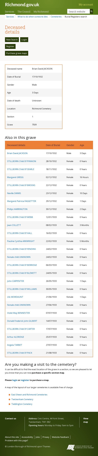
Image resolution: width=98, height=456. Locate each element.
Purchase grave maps (16, 53)
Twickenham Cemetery (22, 399)
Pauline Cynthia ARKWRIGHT (21, 241)
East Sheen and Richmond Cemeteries (29, 394)
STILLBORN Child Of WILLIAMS (22, 289)
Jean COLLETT (14, 225)
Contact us (10, 418)
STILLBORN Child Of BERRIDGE (22, 265)
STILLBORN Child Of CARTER (21, 329)
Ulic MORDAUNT (15, 297)
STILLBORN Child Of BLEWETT (22, 273)
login (14, 380)
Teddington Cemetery (21, 404)
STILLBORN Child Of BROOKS (21, 185)
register (25, 380)
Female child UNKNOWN (18, 257)
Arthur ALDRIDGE (15, 337)
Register (10, 46)
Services (9, 11)
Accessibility (27, 437)
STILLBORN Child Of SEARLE (20, 169)
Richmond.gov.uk (22, 4)
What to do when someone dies (32, 16)
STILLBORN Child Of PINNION (21, 161)
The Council (23, 11)
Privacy (45, 437)
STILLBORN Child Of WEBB (20, 217)
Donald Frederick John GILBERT (22, 321)
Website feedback (60, 437)
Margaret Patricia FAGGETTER (21, 201)
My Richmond (41, 11)
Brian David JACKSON (17, 153)
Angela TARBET (14, 345)
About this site (12, 437)
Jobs (38, 437)
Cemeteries (56, 16)
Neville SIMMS (14, 193)
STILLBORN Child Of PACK (19, 352)
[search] (91, 11)
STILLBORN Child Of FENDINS (21, 249)
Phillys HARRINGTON (17, 209)
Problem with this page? (16, 440)
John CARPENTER (15, 281)
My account (86, 4)
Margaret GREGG (15, 177)
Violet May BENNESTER (18, 313)
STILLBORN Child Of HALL (19, 233)
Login (24, 39)
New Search (12, 39)
